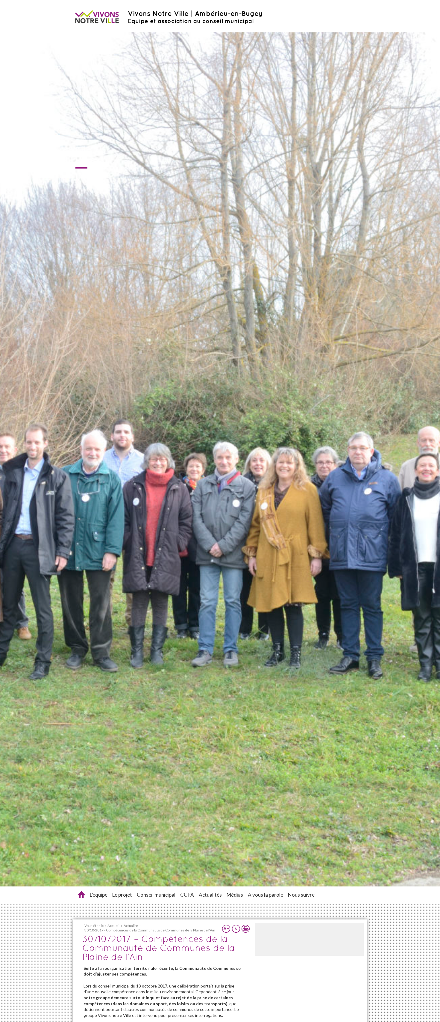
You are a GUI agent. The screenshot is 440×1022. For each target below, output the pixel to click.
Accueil (81, 894)
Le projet (122, 895)
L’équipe (98, 895)
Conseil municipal (156, 895)
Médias (235, 895)
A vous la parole (265, 895)
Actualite (131, 925)
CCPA (187, 895)
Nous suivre (301, 895)
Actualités (210, 895)
